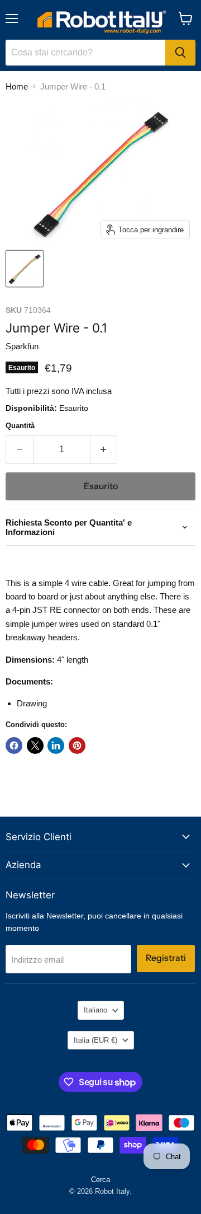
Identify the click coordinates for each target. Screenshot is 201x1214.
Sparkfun (22, 346)
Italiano (95, 1010)
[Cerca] (180, 52)
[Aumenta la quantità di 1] (104, 449)
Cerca (100, 1179)
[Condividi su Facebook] (14, 745)
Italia (95, 1040)
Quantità (20, 425)
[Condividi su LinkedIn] (55, 745)
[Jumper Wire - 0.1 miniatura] (24, 269)
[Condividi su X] (35, 745)
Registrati (166, 958)
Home (17, 86)
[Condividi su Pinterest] (77, 745)
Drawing (32, 703)
